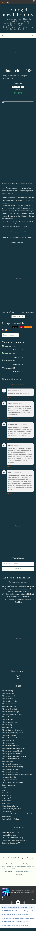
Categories (24, 76)
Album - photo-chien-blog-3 (12, 754)
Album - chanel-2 (8, 699)
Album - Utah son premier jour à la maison (17, 774)
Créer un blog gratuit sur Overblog (10, 866)
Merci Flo (5, 790)
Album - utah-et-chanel (10, 772)
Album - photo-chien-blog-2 (12, 751)
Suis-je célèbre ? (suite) (10, 819)
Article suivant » (28, 312)
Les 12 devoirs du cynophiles (12, 782)
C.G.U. (14, 869)
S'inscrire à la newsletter (10, 335)
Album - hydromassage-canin (12, 733)
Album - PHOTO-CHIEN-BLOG (13, 748)
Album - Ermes (7, 717)
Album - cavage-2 (8, 693)
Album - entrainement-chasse (12, 714)
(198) (9, 835)
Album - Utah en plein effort (12, 769)
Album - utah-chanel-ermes (11, 764)
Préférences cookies (17, 874)
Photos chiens (18, 83)
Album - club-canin (9, 706)
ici (24, 242)
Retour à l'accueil (18, 317)
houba (19, 599)
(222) (10, 832)
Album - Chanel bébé (9, 701)
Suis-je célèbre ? (8, 816)
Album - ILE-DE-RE (9, 735)
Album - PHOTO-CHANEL (11, 746)
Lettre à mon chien (8, 785)
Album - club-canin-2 (9, 709)
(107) (14, 840)
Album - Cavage (8, 691)
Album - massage (8, 740)
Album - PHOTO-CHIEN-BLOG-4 (14, 756)
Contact (30, 866)
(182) (12, 838)
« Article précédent (9, 312)
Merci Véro (6, 803)
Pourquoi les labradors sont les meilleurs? (17, 814)
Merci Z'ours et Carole (10, 806)
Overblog (30, 858)
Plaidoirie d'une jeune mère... (12, 809)
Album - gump (7, 725)
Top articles (23, 866)
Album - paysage (8, 743)
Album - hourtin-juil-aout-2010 (13, 730)
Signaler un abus (6, 869)
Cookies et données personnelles (22, 871)
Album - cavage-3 (8, 696)
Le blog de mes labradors (18, 12)
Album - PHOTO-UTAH (10, 759)
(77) (11, 843)
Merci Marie (6, 795)
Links (4, 788)
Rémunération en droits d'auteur (25, 869)
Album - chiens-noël (9, 704)
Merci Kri (5, 793)
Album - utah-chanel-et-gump (12, 767)
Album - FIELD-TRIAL (10, 722)
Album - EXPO (7, 719)
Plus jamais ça (7, 811)
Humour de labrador (9, 777)
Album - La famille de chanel (12, 738)
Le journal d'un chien (9, 780)
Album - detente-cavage (10, 712)
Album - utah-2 (7, 761)
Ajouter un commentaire (18, 384)
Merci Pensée (7, 798)
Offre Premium (8, 871)
